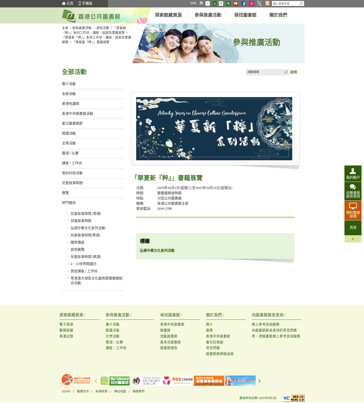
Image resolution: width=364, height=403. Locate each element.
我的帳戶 (353, 178)
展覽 (65, 193)
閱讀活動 (69, 133)
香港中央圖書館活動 (77, 114)
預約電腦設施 (353, 214)
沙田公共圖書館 (169, 198)
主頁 (69, 3)
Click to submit (286, 72)
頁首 (353, 228)
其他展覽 (77, 250)
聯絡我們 (139, 391)
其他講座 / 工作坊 (84, 271)
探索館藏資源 (168, 15)
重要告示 (83, 391)
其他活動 (102, 28)
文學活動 (69, 143)
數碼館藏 (66, 330)
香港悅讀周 (70, 104)
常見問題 (213, 348)
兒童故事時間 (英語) (86, 257)
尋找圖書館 (245, 15)
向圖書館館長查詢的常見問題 (274, 330)
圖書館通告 (169, 348)
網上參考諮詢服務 (266, 324)
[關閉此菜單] (353, 239)
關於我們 (278, 15)
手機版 (87, 3)
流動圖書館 (169, 336)
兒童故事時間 (72, 183)
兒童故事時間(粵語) (85, 235)
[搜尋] (301, 3)
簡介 (209, 324)
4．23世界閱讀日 (84, 264)
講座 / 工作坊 (72, 163)
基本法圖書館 (170, 342)
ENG (193, 3)
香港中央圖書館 (172, 324)
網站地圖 (120, 391)
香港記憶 (66, 336)
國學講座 (77, 242)
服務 (209, 330)
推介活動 (69, 84)
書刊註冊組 (214, 342)
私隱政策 (101, 391)
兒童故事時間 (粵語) (86, 214)
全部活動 (69, 94)
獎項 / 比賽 (70, 153)
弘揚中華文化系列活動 (88, 228)
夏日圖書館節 (72, 124)
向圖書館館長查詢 (353, 194)
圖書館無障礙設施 (220, 354)
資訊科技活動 (72, 173)
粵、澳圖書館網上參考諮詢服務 (276, 336)
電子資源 (66, 324)
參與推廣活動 (208, 15)
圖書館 (165, 330)
